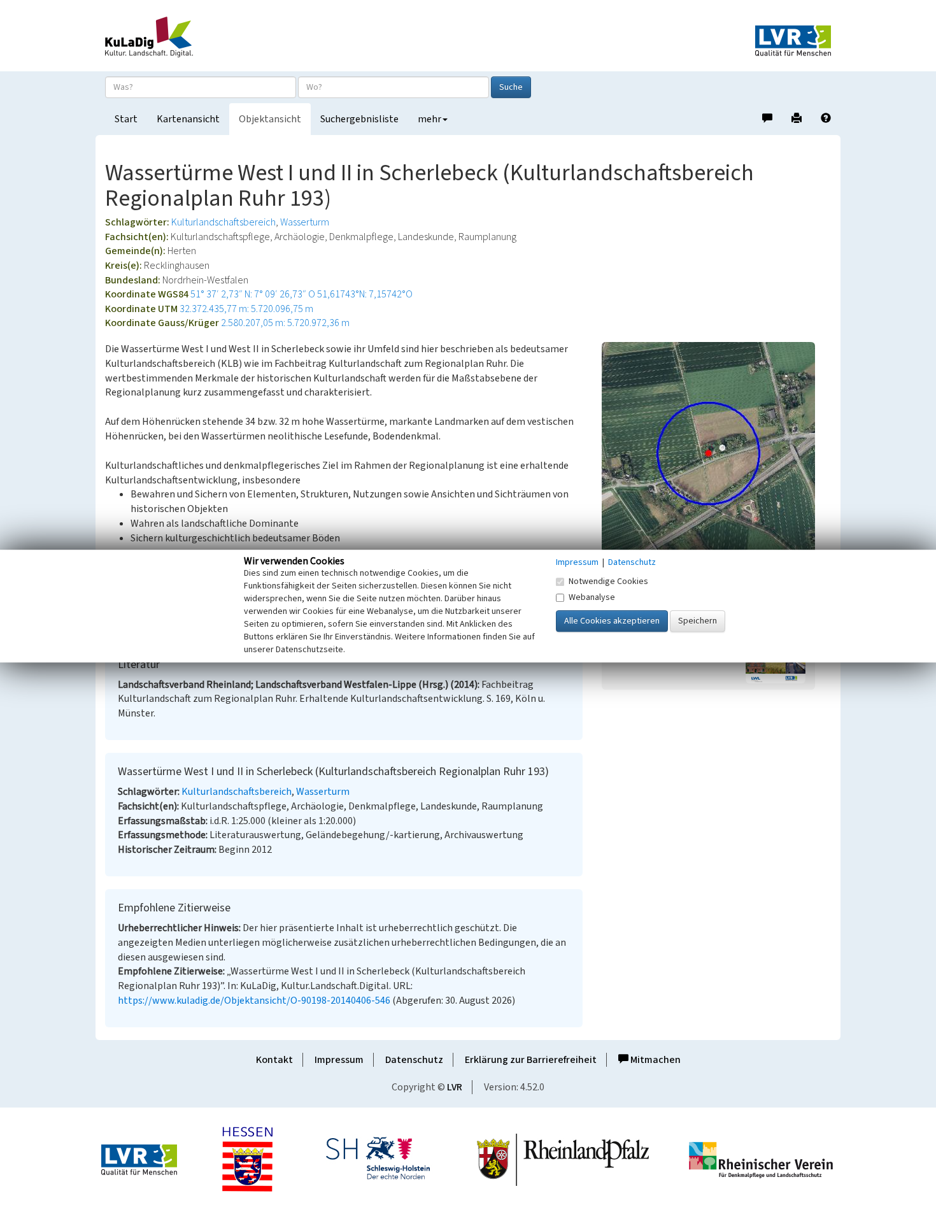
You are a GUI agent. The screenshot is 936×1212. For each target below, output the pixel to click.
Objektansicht (270, 119)
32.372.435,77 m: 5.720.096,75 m (246, 309)
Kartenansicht (188, 119)
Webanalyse (592, 597)
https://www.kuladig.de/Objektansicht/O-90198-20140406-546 (254, 1001)
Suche (511, 87)
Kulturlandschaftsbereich (223, 222)
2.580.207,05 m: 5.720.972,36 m (285, 323)
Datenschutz (414, 1060)
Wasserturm (304, 222)
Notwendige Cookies (608, 581)
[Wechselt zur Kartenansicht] (716, 453)
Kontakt (274, 1060)
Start (126, 119)
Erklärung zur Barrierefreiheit (531, 1060)
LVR (454, 1087)
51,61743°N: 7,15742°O (365, 294)
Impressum (339, 1060)
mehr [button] (429, 119)
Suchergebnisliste (359, 119)
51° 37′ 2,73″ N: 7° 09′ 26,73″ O (252, 294)
